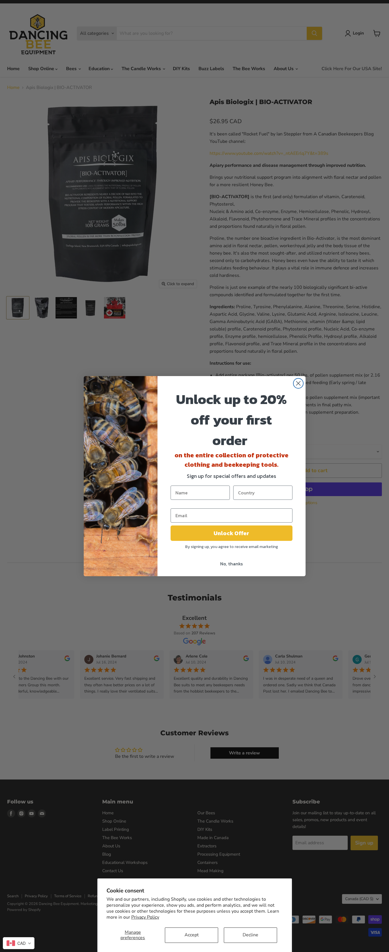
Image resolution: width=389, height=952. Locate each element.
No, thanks (231, 563)
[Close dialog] (298, 383)
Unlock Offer (231, 533)
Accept (192, 935)
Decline (250, 935)
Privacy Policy (145, 917)
